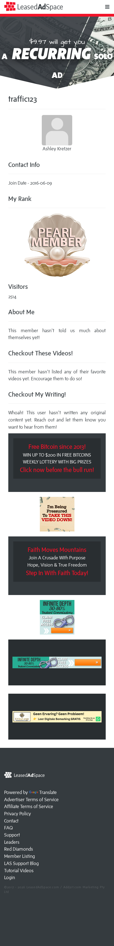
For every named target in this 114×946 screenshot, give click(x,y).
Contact (11, 821)
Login (9, 877)
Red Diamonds (18, 849)
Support (12, 835)
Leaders (11, 842)
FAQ (8, 827)
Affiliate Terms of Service (28, 806)
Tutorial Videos (18, 870)
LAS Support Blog (21, 863)
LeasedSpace (39, 6)
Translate (48, 792)
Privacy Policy (17, 813)
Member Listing (19, 856)
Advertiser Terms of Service (31, 799)
